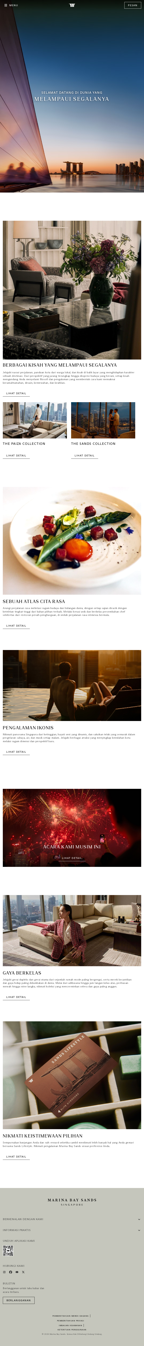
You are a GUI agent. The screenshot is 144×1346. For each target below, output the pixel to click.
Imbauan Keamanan (70, 1325)
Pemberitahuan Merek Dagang (71, 1316)
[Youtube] (17, 1272)
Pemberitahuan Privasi (70, 1321)
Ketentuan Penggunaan (72, 1330)
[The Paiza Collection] (35, 422)
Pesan (133, 5)
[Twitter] (23, 1272)
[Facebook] (11, 1272)
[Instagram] (4, 1272)
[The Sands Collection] (103, 422)
